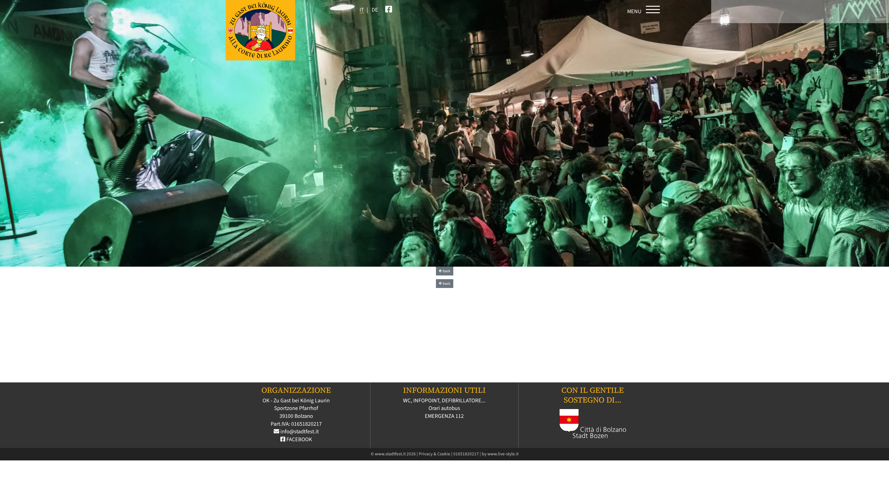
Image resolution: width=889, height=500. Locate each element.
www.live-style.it (503, 454)
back (446, 271)
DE (375, 10)
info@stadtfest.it (299, 432)
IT (362, 10)
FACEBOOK (298, 439)
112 (459, 416)
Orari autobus (444, 408)
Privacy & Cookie (434, 454)
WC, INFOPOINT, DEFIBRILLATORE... (444, 401)
